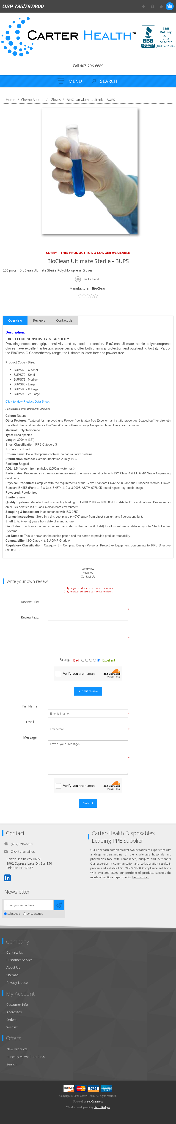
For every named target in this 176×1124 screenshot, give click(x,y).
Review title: (30, 602)
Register (143, 6)
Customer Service (19, 960)
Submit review (88, 691)
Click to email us (23, 851)
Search (11, 1064)
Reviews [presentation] (39, 320)
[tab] (15, 320)
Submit (88, 803)
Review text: (30, 617)
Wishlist (12, 1027)
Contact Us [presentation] (64, 320)
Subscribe (13, 914)
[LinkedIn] (7, 877)
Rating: (61, 659)
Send (59, 905)
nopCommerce (95, 1101)
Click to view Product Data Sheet (28, 401)
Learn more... (140, 877)
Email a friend (90, 279)
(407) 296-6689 (22, 844)
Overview (88, 569)
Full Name (29, 706)
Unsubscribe (35, 914)
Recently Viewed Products (25, 1056)
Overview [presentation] (15, 320)
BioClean (99, 288)
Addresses (14, 1012)
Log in (152, 6)
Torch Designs (102, 1107)
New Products (17, 1049)
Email (30, 722)
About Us (13, 967)
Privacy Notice (17, 982)
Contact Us (88, 576)
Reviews (88, 573)
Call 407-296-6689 (88, 66)
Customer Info (17, 1004)
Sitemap (12, 975)
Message (30, 737)
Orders (11, 1019)
